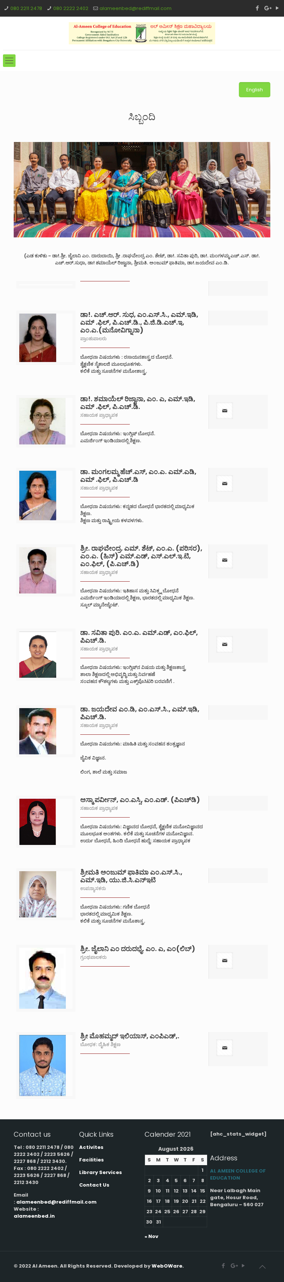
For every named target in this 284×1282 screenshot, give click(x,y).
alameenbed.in (34, 1216)
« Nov (151, 1236)
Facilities (91, 1159)
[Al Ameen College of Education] (142, 33)
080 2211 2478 (26, 8)
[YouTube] (277, 8)
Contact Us (94, 1184)
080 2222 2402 (70, 8)
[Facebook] (257, 8)
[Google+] (267, 8)
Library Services (100, 1172)
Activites (91, 1147)
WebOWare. (168, 1265)
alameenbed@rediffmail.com (135, 8)
